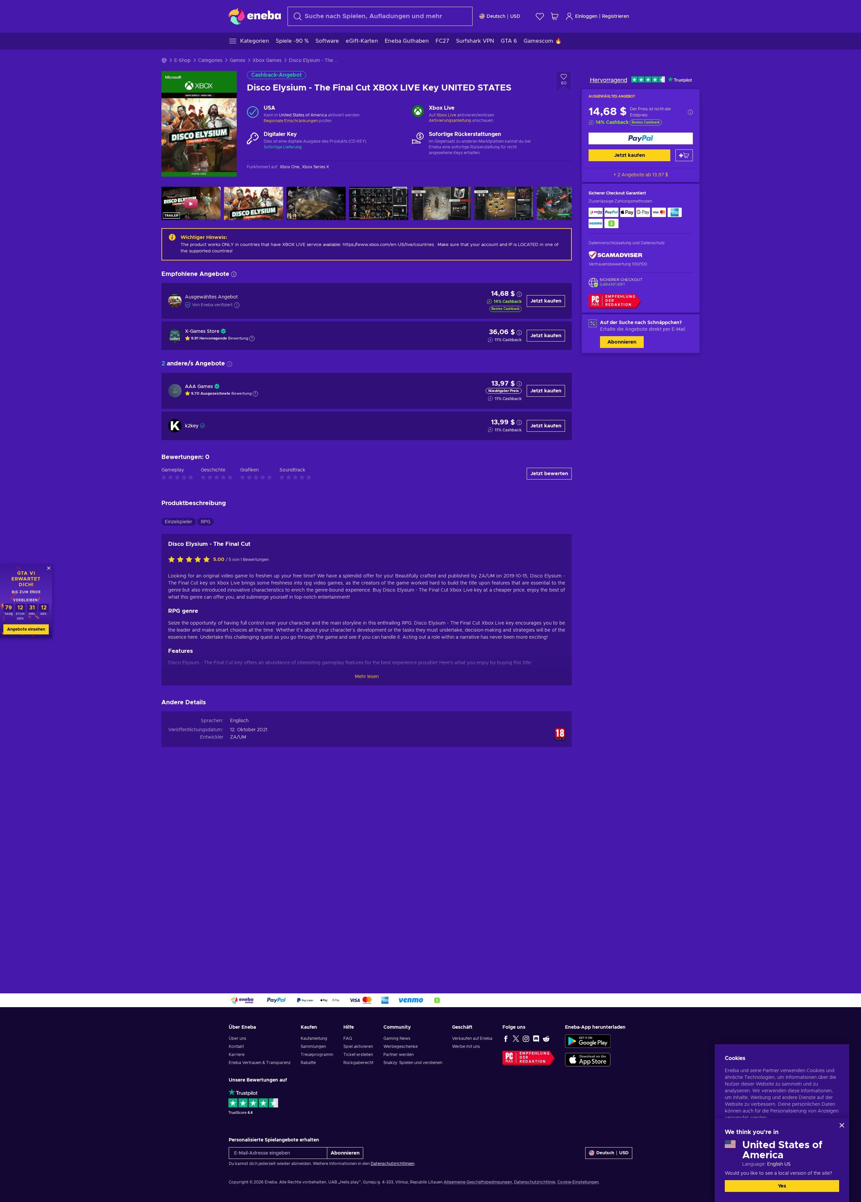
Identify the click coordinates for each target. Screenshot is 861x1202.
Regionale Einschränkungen (291, 121)
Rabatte (308, 1063)
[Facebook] (505, 1038)
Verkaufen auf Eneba (472, 1038)
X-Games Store (202, 331)
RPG (205, 522)
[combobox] (380, 16)
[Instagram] (526, 1038)
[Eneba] (255, 16)
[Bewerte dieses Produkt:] (190, 560)
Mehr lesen (367, 676)
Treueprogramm (317, 1055)
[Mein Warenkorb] (554, 16)
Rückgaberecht (358, 1063)
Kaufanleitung (314, 1038)
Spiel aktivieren (358, 1047)
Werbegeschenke (400, 1047)
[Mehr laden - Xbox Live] (418, 112)
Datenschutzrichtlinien (392, 1164)
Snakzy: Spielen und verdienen (412, 1063)
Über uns (237, 1038)
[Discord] (536, 1038)
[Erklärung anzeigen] (252, 338)
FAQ (347, 1038)
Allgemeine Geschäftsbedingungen (478, 1182)
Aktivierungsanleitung (450, 120)
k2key (191, 426)
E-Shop (182, 60)
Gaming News (396, 1038)
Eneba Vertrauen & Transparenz (260, 1063)
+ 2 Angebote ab (640, 175)
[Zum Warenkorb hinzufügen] (684, 155)
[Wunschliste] (539, 16)
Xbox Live (446, 115)
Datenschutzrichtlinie (534, 1182)
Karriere (237, 1055)
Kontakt (236, 1047)
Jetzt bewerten (549, 473)
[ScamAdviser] (615, 255)
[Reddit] (546, 1038)
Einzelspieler (178, 522)
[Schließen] (841, 1125)
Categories (210, 60)
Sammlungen (313, 1047)
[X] (516, 1038)
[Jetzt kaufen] (641, 138)
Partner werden (398, 1055)
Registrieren (615, 16)
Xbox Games (267, 60)
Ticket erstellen (358, 1055)
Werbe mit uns (466, 1047)
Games (237, 60)
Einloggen (586, 16)
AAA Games (199, 386)
